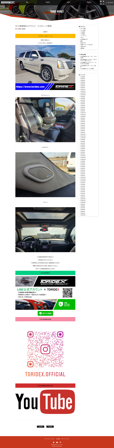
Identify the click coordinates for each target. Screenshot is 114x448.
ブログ (81, 37)
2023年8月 (82, 141)
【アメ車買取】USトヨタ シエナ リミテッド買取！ (88, 57)
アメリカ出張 (83, 30)
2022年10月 (83, 159)
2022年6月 (82, 166)
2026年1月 (82, 89)
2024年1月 (82, 132)
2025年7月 (82, 100)
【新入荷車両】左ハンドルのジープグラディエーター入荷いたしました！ (88, 60)
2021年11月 (83, 179)
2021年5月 (82, 189)
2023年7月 (82, 143)
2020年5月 (82, 211)
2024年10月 (83, 116)
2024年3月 (82, 128)
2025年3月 (82, 107)
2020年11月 (83, 200)
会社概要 (58, 438)
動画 (81, 41)
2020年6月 (82, 209)
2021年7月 (82, 186)
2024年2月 (82, 130)
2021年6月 (82, 188)
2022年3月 (82, 172)
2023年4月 (82, 148)
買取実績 (23, 28)
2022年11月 (83, 157)
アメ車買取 (19, 28)
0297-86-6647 (110, 2)
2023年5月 (82, 146)
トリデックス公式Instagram (45, 319)
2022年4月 (82, 170)
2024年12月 (83, 112)
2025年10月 (83, 94)
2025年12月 (83, 91)
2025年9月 (82, 96)
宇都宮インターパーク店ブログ (86, 44)
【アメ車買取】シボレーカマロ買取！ (87, 68)
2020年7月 (82, 207)
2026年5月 (82, 82)
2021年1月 (82, 197)
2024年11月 (83, 114)
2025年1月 (82, 111)
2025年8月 (82, 98)
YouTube (101, 1)
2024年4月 (82, 127)
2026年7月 (82, 78)
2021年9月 (82, 182)
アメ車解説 (82, 32)
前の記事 (40, 426)
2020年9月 (82, 204)
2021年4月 (82, 191)
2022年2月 (82, 173)
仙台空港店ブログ (84, 39)
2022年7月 (82, 164)
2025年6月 (82, 102)
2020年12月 (83, 198)
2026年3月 (82, 85)
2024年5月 (82, 125)
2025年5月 (82, 103)
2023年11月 (83, 136)
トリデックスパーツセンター (49, 438)
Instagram (101, 4)
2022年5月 (82, 168)
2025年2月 (82, 109)
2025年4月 (82, 105)
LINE (103, 1)
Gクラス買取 (83, 28)
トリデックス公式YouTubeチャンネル (45, 385)
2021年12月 (83, 177)
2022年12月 (83, 155)
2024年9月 (82, 118)
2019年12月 (83, 215)
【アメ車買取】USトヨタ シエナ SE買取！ (88, 66)
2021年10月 (83, 180)
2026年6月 (82, 80)
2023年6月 (82, 145)
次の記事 (50, 426)
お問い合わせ (103, 4)
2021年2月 (82, 195)
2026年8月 (82, 76)
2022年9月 (82, 161)
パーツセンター (83, 35)
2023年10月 (83, 137)
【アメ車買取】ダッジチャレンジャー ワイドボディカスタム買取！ (88, 63)
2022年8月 (82, 163)
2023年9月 (82, 139)
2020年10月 (83, 202)
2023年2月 (82, 152)
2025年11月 (83, 93)
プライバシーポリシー (65, 438)
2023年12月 (83, 134)
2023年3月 (82, 150)
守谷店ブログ (83, 46)
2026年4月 (82, 84)
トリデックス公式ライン (45, 273)
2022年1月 (82, 175)
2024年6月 (82, 123)
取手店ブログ (83, 42)
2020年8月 (82, 206)
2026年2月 (82, 87)
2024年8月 (82, 119)
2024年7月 (82, 121)
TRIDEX (8, 2)
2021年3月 (82, 193)
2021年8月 (82, 184)
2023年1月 (82, 154)
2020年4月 (82, 213)
